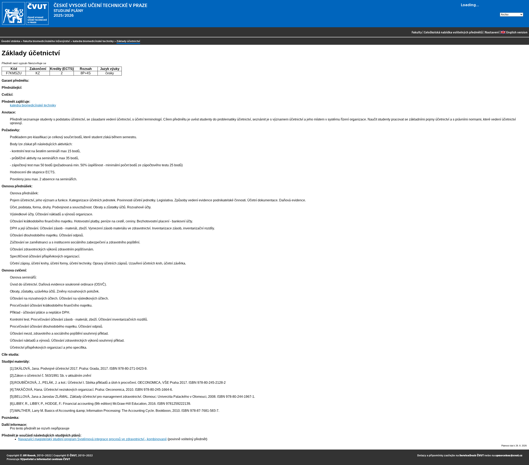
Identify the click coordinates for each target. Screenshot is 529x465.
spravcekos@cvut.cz (508, 455)
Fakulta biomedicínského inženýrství (46, 40)
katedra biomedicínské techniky (93, 40)
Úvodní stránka (10, 40)
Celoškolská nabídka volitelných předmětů (453, 32)
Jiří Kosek (29, 455)
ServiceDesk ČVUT (471, 455)
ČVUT (73, 455)
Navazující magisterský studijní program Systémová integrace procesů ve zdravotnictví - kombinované (92, 439)
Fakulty (417, 32)
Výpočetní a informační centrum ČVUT (45, 458)
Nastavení (492, 32)
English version (516, 32)
